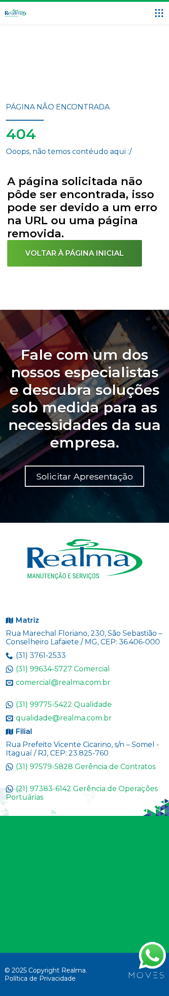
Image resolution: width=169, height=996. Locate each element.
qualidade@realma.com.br (64, 718)
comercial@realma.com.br (63, 682)
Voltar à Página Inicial (74, 253)
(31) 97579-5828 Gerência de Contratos (85, 766)
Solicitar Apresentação (84, 476)
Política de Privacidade (40, 978)
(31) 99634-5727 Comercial (63, 669)
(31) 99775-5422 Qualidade (64, 704)
